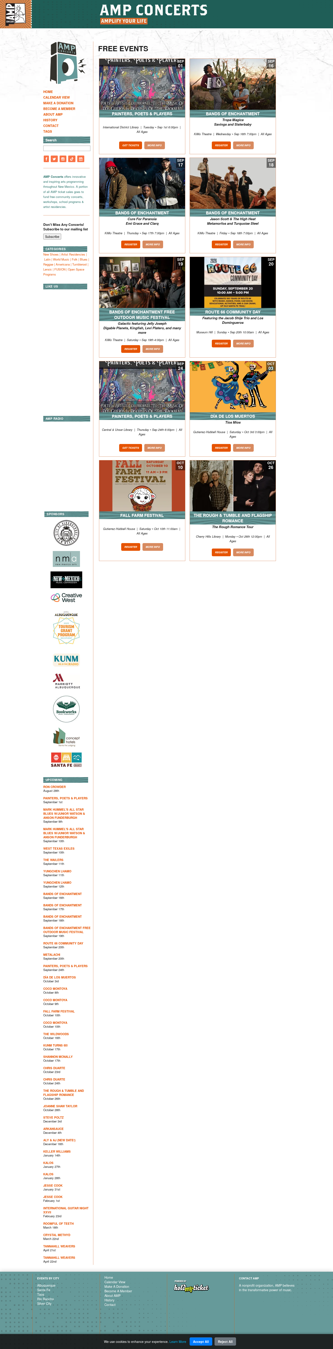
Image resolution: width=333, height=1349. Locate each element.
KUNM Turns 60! (55, 1045)
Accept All (201, 1341)
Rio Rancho (45, 1299)
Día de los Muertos (59, 977)
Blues (83, 259)
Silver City (44, 1303)
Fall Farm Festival (59, 1011)
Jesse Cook (53, 1185)
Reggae (48, 264)
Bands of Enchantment (62, 894)
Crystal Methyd (56, 1235)
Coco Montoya (55, 988)
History (50, 120)
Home (48, 91)
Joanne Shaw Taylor (60, 1106)
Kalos (48, 1163)
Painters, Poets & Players (65, 798)
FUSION (59, 269)
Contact (51, 125)
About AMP (53, 114)
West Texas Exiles (59, 848)
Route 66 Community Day (63, 943)
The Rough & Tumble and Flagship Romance (63, 1092)
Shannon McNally (58, 1056)
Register (221, 145)
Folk (74, 259)
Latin (47, 259)
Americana (63, 264)
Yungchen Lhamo (57, 871)
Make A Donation (58, 103)
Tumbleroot (79, 264)
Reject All (225, 1341)
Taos (40, 1294)
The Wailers (53, 860)
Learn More (177, 1341)
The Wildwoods (56, 1034)
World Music (61, 259)
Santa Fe (43, 1290)
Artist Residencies (73, 254)
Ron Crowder (54, 787)
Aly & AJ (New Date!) (59, 1140)
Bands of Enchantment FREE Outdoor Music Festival (67, 930)
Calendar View (56, 97)
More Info (154, 145)
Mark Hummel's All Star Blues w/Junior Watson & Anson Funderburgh (64, 813)
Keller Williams (57, 1151)
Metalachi (51, 954)
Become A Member (59, 108)
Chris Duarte (54, 1068)
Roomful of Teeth (58, 1223)
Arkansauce (53, 1129)
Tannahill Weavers (59, 1246)
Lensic (47, 269)
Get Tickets (130, 145)
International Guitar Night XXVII (66, 1210)
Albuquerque (46, 1285)
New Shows (51, 254)
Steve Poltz (53, 1117)
